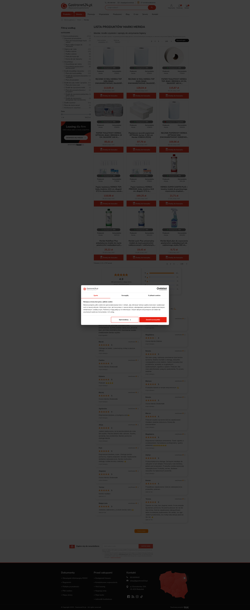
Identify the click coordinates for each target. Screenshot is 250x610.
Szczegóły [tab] (125, 295)
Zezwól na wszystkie (153, 319)
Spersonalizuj (123, 319)
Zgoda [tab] (96, 295)
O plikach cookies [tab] (154, 295)
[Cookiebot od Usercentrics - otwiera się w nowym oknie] (158, 288)
